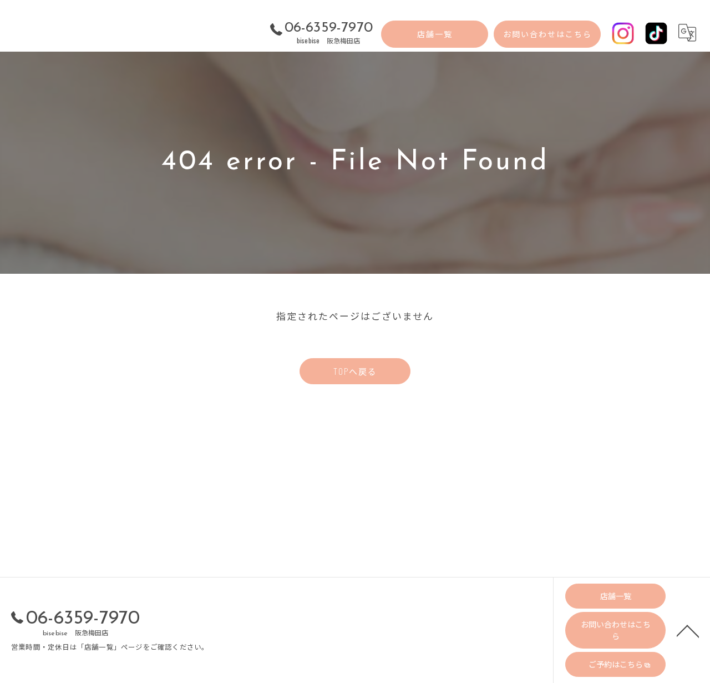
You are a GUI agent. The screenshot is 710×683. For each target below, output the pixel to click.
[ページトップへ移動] (688, 630)
